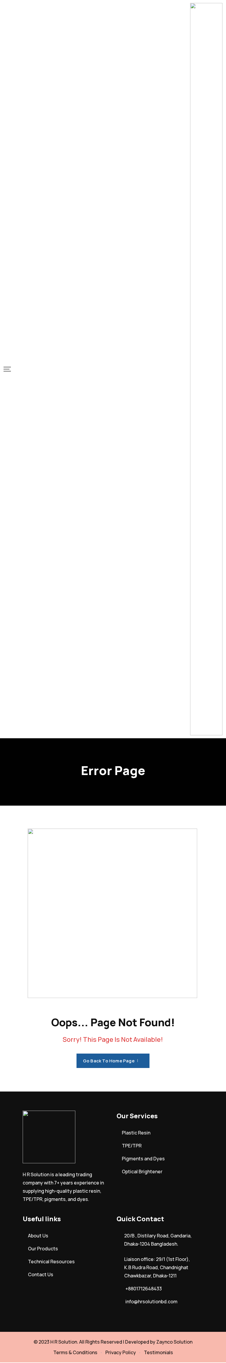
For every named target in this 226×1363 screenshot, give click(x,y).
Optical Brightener (142, 1171)
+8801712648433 (143, 1288)
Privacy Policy (120, 1352)
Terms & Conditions (75, 1352)
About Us (38, 1235)
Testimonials (158, 1352)
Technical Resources (51, 1261)
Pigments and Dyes (143, 1158)
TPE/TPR (132, 1145)
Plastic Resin (136, 1132)
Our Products (43, 1248)
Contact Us (40, 1274)
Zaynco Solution (174, 1342)
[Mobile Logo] (206, 369)
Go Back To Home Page (108, 1061)
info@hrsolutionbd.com (151, 1301)
